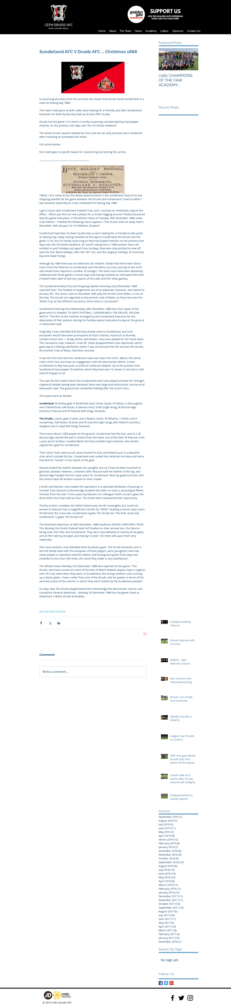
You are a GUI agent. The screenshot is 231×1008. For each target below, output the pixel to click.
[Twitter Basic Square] (166, 983)
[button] (112, 31)
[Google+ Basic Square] (171, 983)
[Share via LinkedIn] (58, 623)
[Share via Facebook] (41, 623)
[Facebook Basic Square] (161, 983)
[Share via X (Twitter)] (50, 623)
